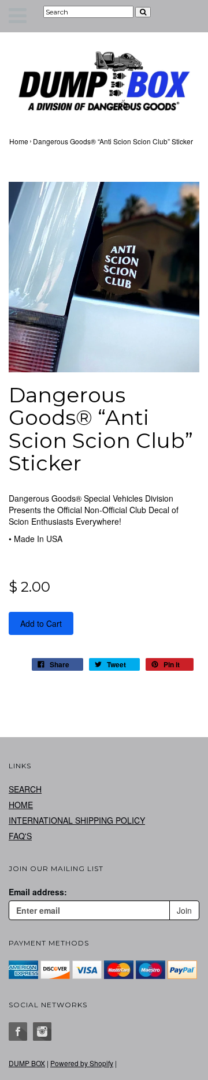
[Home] (104, 80)
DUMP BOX (27, 1063)
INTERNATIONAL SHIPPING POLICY (77, 820)
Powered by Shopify (81, 1063)
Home (18, 141)
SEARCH (25, 789)
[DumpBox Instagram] (42, 1031)
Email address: (38, 892)
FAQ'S (20, 836)
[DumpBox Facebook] (18, 1031)
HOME (21, 804)
